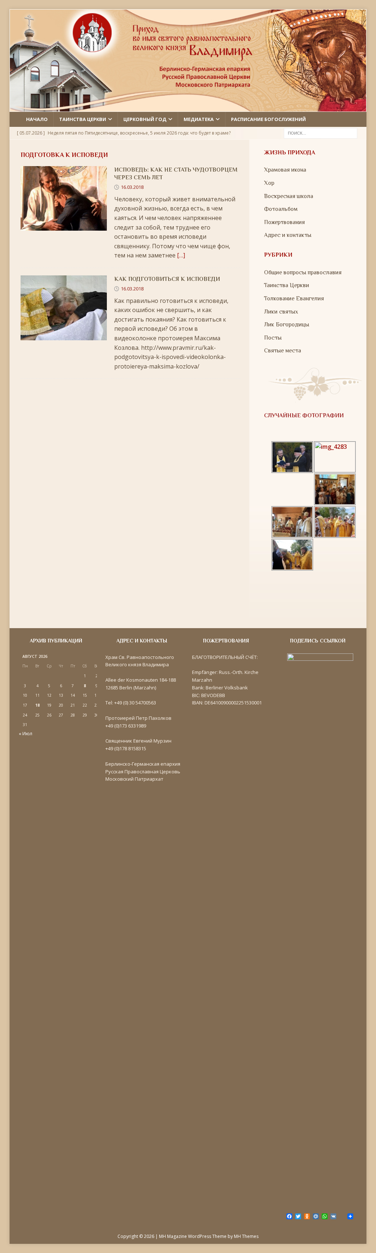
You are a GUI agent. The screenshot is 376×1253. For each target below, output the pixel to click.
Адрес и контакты (287, 235)
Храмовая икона (285, 169)
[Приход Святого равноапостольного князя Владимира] (188, 107)
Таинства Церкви (286, 285)
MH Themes (246, 1236)
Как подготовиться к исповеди (167, 279)
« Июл (25, 733)
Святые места (282, 350)
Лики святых (281, 311)
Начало (37, 119)
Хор (269, 183)
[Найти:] (320, 132)
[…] (181, 255)
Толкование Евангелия (294, 298)
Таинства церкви (82, 119)
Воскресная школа (288, 196)
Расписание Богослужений (268, 119)
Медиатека (199, 119)
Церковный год (144, 119)
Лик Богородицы (286, 324)
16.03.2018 (132, 187)
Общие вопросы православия (302, 272)
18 (37, 705)
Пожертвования (284, 222)
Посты (273, 337)
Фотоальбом (280, 209)
